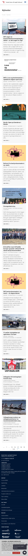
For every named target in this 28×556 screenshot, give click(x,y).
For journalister (4, 480)
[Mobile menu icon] (25, 2)
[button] (25, 553)
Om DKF (3, 504)
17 (18, 447)
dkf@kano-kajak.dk (9, 458)
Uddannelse (10, 336)
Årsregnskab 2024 (9, 206)
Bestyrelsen (4, 488)
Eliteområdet (4, 499)
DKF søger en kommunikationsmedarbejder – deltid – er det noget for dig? (13, 38)
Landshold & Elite (7, 380)
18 (21, 447)
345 (14, 449)
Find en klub (4, 521)
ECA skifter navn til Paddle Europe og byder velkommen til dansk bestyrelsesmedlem (13, 248)
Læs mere (5, 54)
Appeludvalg (4, 482)
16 (15, 447)
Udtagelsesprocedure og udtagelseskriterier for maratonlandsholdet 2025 (11, 419)
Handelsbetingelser (5, 507)
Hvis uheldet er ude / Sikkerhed (8, 523)
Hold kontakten (4, 515)
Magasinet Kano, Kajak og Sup (8, 518)
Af (12, 42)
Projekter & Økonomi (6, 493)
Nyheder (5, 42)
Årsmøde (5, 208)
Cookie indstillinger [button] (7, 552)
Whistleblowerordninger (6, 510)
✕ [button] (26, 544)
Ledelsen (3, 485)
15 (12, 447)
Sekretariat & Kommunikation (7, 491)
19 (24, 447)
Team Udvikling (4, 496)
